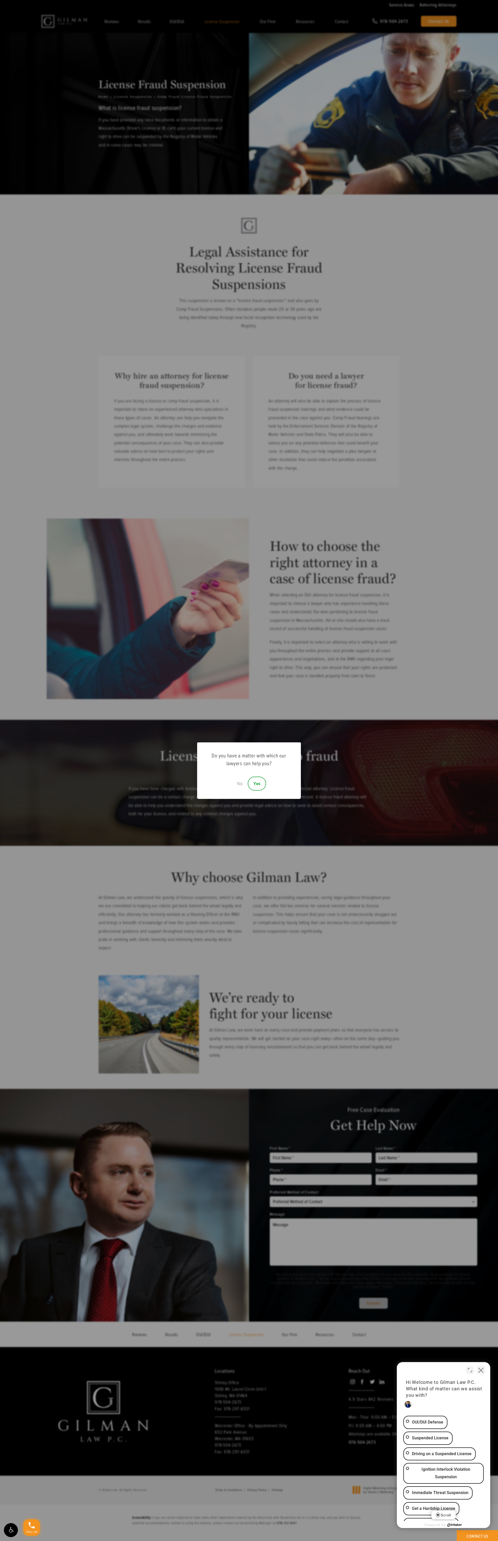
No (240, 783)
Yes (256, 783)
